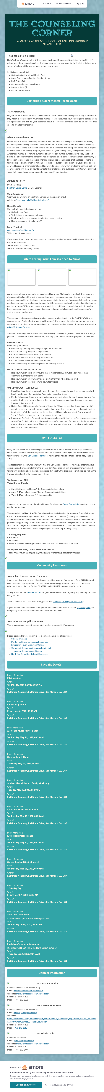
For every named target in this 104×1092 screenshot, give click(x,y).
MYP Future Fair (52, 438)
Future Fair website (71, 504)
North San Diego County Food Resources (29, 654)
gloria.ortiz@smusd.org (24, 1040)
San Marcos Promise (37, 456)
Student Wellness (19, 639)
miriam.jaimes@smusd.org (25, 1012)
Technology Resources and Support (27, 651)
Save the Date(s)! (52, 664)
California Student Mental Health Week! (52, 101)
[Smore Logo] (28, 4)
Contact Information (52, 973)
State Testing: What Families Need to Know (52, 259)
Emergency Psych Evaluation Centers (27, 645)
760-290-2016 (21, 1028)
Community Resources (52, 565)
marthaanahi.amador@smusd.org (28, 990)
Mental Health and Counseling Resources (29, 642)
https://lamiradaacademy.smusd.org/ (32, 994)
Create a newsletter (26, 1085)
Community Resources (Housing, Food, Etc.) (31, 648)
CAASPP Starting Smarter (18, 327)
